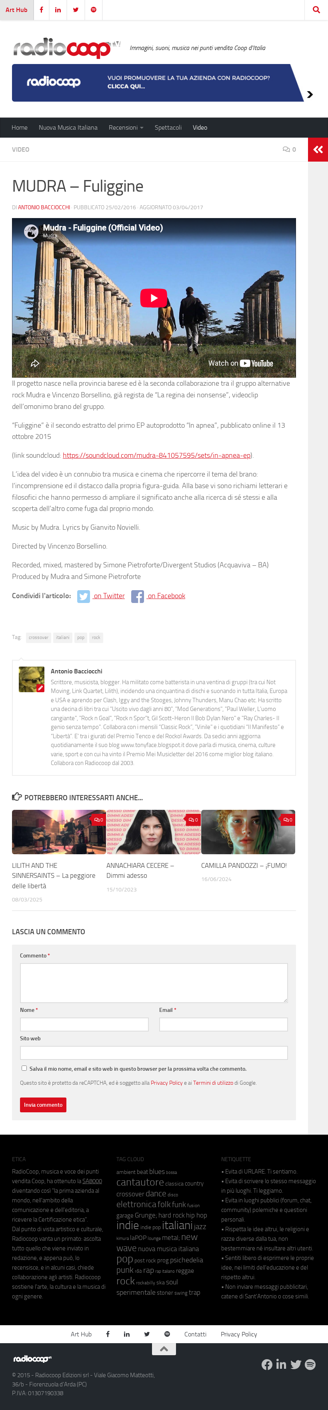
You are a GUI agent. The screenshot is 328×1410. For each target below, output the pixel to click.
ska (160, 1282)
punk (125, 1270)
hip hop (196, 1215)
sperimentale (136, 1292)
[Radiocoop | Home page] (67, 48)
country (194, 1183)
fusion (193, 1205)
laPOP (138, 1238)
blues (157, 1171)
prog (163, 1260)
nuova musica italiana (168, 1249)
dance (156, 1193)
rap (148, 1270)
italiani (63, 637)
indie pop (150, 1227)
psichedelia (186, 1260)
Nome (29, 1010)
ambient (126, 1172)
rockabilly (145, 1283)
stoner (165, 1292)
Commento (35, 955)
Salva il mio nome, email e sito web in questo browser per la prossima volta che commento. (138, 1069)
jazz (200, 1226)
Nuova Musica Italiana (68, 127)
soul (172, 1282)
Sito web (30, 1038)
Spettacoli (168, 127)
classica (174, 1183)
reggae (185, 1270)
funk (179, 1204)
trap (194, 1292)
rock (96, 637)
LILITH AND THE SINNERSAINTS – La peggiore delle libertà (54, 875)
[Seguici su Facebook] (267, 1364)
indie (127, 1225)
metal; (171, 1238)
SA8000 (92, 1181)
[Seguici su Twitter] (296, 1364)
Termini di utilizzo (213, 1083)
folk (164, 1204)
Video (200, 127)
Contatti (195, 1334)
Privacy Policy (167, 1083)
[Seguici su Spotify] (310, 1364)
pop (80, 637)
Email (167, 1010)
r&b (138, 1271)
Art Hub (17, 10)
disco (173, 1195)
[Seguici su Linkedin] (281, 1364)
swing (181, 1293)
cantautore (140, 1182)
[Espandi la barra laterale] (318, 150)
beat (142, 1172)
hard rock (171, 1215)
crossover (38, 637)
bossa (171, 1172)
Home (20, 127)
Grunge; (146, 1215)
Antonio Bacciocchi (44, 207)
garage (125, 1215)
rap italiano (165, 1271)
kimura (122, 1238)
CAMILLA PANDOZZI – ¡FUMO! (244, 865)
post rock (145, 1260)
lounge (154, 1238)
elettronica (136, 1204)
